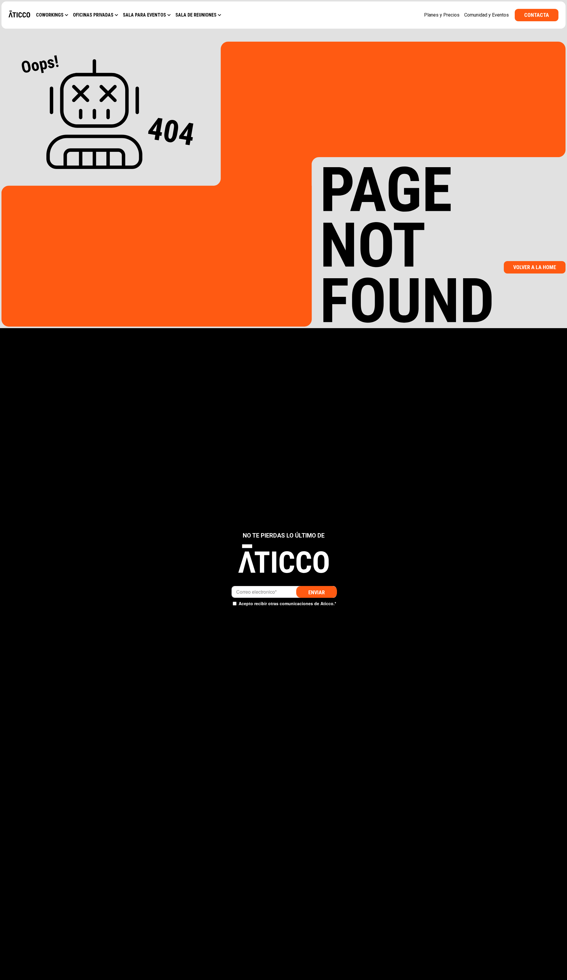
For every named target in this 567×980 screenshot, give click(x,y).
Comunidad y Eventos (486, 15)
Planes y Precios (442, 15)
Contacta (536, 15)
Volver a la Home (534, 267)
